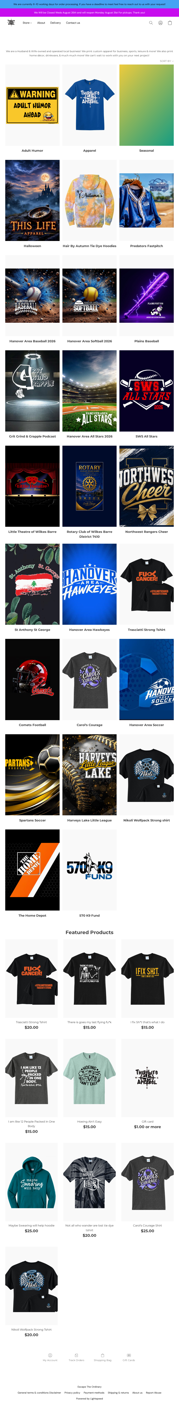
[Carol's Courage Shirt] (147, 1182)
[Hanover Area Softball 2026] (89, 295)
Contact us (73, 23)
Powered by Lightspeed (89, 1398)
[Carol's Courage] (89, 679)
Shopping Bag (103, 1360)
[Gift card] (147, 1078)
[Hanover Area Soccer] (146, 679)
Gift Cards (129, 1360)
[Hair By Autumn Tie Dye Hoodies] (89, 200)
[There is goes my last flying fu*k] (89, 978)
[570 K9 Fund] (89, 870)
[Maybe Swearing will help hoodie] (31, 1182)
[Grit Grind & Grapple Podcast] (32, 391)
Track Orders (76, 1360)
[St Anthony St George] (32, 584)
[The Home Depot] (32, 870)
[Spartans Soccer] (32, 775)
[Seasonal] (146, 105)
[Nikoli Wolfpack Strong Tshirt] (31, 1286)
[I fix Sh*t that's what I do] (147, 978)
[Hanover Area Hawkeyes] (89, 584)
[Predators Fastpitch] (146, 200)
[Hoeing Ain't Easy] (89, 1078)
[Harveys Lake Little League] (89, 775)
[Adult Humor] (32, 105)
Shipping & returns (118, 1392)
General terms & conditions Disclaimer (39, 1392)
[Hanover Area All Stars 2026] (89, 391)
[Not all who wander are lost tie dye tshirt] (89, 1182)
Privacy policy (72, 1392)
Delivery (55, 23)
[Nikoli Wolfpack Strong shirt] (146, 775)
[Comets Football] (32, 679)
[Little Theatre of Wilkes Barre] (32, 486)
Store (26, 23)
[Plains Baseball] (146, 295)
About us (137, 1392)
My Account (50, 1360)
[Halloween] (32, 200)
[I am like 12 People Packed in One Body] (31, 1078)
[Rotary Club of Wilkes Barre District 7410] (89, 486)
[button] (11, 22)
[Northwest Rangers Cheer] (146, 486)
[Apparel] (89, 105)
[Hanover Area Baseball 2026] (32, 295)
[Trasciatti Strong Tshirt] (146, 584)
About (41, 23)
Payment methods (94, 1392)
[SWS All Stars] (146, 391)
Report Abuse (153, 1392)
